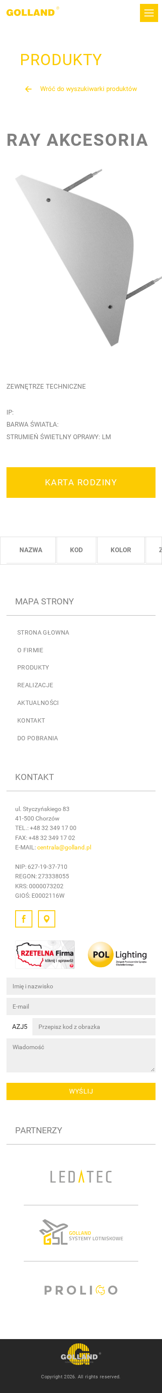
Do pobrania (37, 738)
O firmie (30, 650)
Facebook (23, 919)
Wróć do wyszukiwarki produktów (88, 89)
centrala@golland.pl (64, 847)
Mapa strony (44, 601)
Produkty (33, 667)
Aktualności (38, 702)
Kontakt (31, 720)
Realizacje (35, 685)
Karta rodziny (81, 482)
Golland (32, 12)
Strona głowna (43, 632)
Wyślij (81, 1091)
